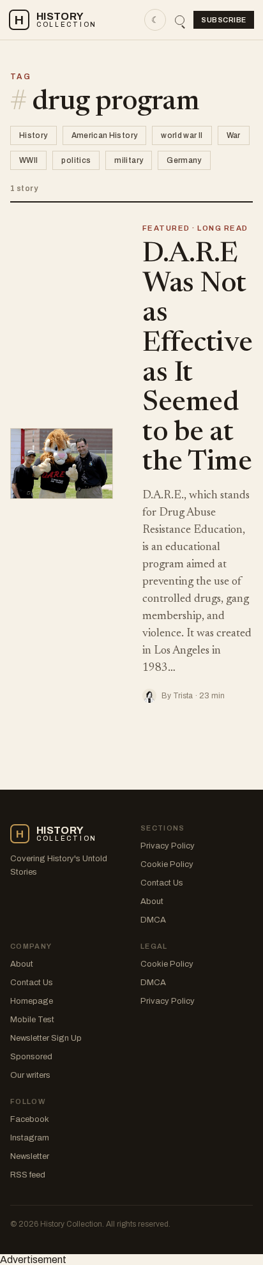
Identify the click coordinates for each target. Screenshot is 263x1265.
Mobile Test (32, 1019)
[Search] (179, 20)
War (234, 135)
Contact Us (161, 882)
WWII (28, 160)
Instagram (29, 1137)
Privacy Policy (167, 845)
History (33, 135)
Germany (184, 160)
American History (104, 135)
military (128, 160)
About (151, 901)
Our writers (30, 1075)
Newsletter (29, 1156)
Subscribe (223, 20)
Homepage (31, 1001)
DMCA (153, 920)
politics (76, 160)
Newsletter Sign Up (46, 1038)
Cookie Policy (166, 864)
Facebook (29, 1119)
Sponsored (31, 1056)
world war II (181, 135)
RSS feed (27, 1174)
